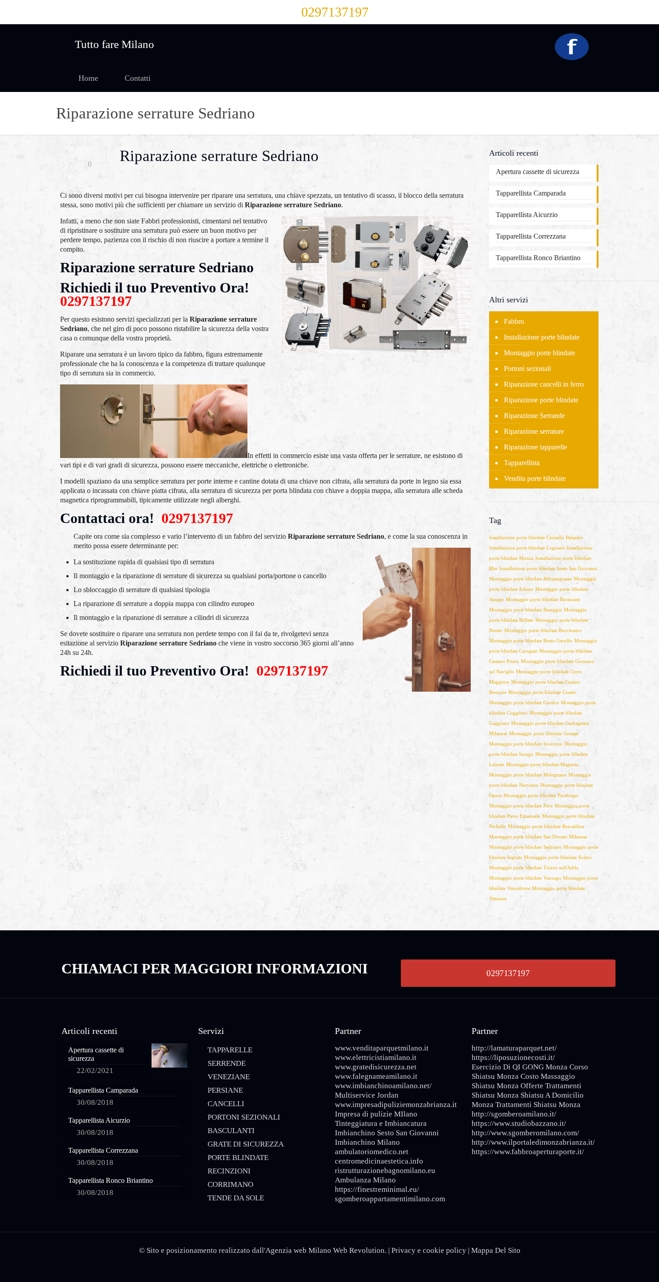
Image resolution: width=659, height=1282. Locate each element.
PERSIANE (225, 1090)
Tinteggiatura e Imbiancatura (381, 1123)
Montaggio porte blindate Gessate (544, 733)
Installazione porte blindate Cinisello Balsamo (536, 537)
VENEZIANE (229, 1077)
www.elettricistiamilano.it (375, 1057)
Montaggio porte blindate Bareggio (525, 609)
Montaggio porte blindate (539, 353)
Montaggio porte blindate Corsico (524, 702)
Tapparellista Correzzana (531, 236)
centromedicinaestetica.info (379, 1161)
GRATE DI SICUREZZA (246, 1144)
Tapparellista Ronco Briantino (538, 258)
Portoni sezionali (527, 368)
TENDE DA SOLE (236, 1198)
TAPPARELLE (230, 1050)
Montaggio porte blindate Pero (521, 805)
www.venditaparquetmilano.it (382, 1048)
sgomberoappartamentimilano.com (390, 1199)
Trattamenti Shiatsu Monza (538, 1104)
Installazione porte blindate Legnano (527, 547)
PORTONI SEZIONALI (244, 1117)
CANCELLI (226, 1103)
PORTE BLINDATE (238, 1157)
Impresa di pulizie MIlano (376, 1114)
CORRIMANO (230, 1184)
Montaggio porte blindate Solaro (558, 857)
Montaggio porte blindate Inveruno (526, 743)
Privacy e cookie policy (428, 1250)
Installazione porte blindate (542, 337)
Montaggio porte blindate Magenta (542, 764)
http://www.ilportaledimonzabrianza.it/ (533, 1142)
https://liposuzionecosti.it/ (513, 1057)
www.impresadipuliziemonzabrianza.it (396, 1104)
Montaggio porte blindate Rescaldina (546, 826)
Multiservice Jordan (367, 1095)
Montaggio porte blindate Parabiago (540, 795)
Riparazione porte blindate (541, 400)
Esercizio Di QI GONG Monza (520, 1067)
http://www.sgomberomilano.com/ (525, 1133)
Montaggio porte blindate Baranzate (543, 599)
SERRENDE (227, 1063)
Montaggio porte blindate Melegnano (528, 774)
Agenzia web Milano (298, 1250)
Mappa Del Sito (495, 1250)
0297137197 (335, 11)
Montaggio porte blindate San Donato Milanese (538, 836)
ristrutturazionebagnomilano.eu (385, 1170)
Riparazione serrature (534, 431)
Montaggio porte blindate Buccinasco (543, 630)
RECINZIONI (229, 1171)
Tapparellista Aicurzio (527, 214)
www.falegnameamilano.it (376, 1076)
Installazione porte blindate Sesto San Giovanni (548, 568)
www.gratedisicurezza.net (375, 1067)
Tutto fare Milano (114, 44)
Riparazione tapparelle (535, 447)
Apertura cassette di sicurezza (537, 171)
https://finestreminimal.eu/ (377, 1189)
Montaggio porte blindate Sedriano (525, 847)
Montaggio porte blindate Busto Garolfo (530, 640)
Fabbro (514, 321)
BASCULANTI (231, 1130)
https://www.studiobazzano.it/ (519, 1123)
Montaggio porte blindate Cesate (542, 692)
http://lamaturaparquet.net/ (514, 1048)
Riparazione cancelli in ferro (544, 384)
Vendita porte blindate (535, 478)
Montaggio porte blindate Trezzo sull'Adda (533, 867)
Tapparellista (522, 463)
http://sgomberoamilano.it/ (514, 1114)
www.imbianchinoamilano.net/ (383, 1085)
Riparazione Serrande (534, 415)
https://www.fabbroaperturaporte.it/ (528, 1151)
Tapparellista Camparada (531, 193)
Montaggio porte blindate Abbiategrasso (530, 578)
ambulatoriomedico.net (371, 1151)
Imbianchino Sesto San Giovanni (387, 1133)
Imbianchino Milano (367, 1142)
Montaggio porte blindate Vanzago (525, 878)
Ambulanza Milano (365, 1180)
